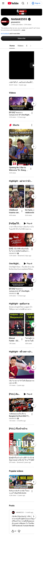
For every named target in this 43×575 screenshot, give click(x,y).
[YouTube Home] (13, 3)
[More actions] (32, 113)
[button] (30, 46)
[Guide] (3, 3)
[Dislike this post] (19, 531)
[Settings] (27, 3)
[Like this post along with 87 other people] (13, 531)
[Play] (33, 65)
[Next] (33, 103)
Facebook (6, 33)
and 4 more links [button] (14, 33)
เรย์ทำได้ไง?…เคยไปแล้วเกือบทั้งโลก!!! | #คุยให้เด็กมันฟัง (21, 82)
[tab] (12, 46)
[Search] (23, 3)
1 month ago (29, 512)
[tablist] (21, 46)
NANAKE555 (13, 253)
